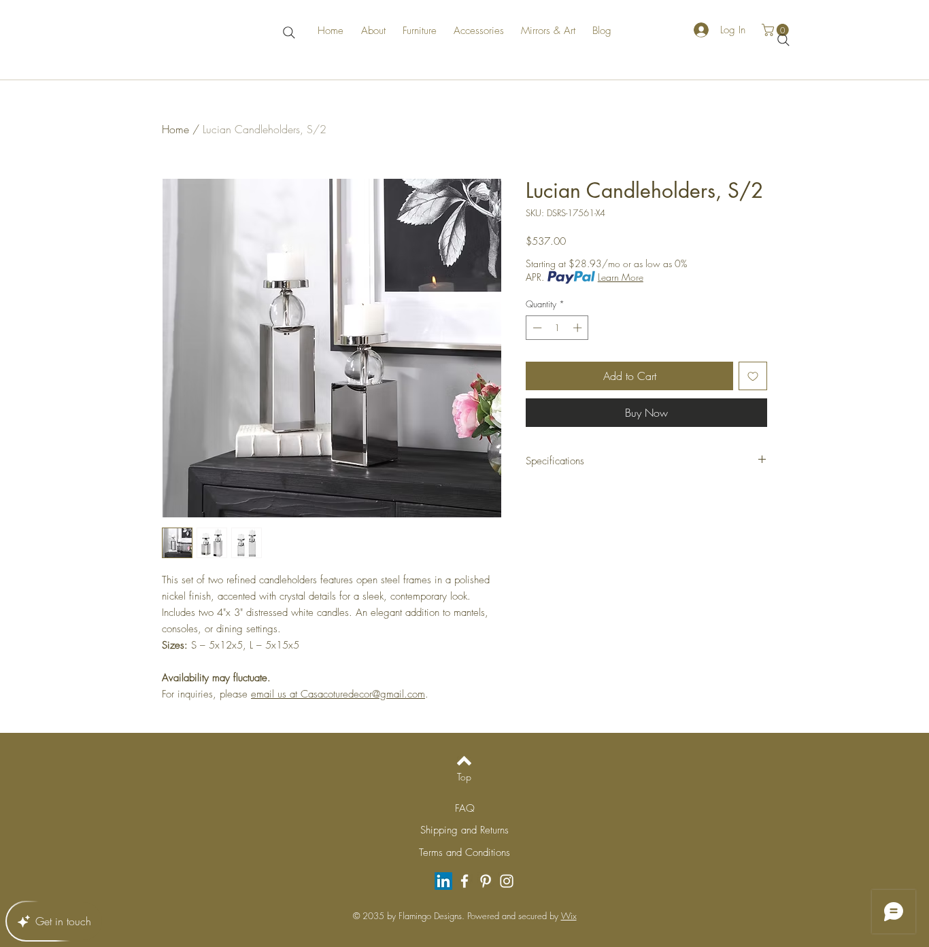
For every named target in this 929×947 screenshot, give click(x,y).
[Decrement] (536, 327)
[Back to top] (464, 761)
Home (175, 129)
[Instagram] (507, 881)
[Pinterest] (485, 881)
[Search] (288, 32)
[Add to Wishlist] (753, 376)
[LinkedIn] (443, 881)
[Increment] (579, 327)
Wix (569, 916)
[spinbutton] (557, 327)
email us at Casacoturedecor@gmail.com (338, 694)
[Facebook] (464, 881)
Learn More (620, 277)
